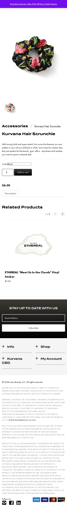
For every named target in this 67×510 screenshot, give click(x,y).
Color (4, 164)
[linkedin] (18, 503)
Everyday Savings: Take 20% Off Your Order (30, 3)
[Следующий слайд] (62, 214)
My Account (51, 358)
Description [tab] (10, 193)
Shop (45, 346)
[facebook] (11, 503)
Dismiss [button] (54, 3)
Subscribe (34, 327)
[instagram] (4, 503)
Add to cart (23, 172)
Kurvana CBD (12, 360)
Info (10, 346)
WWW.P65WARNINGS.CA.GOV (22, 420)
